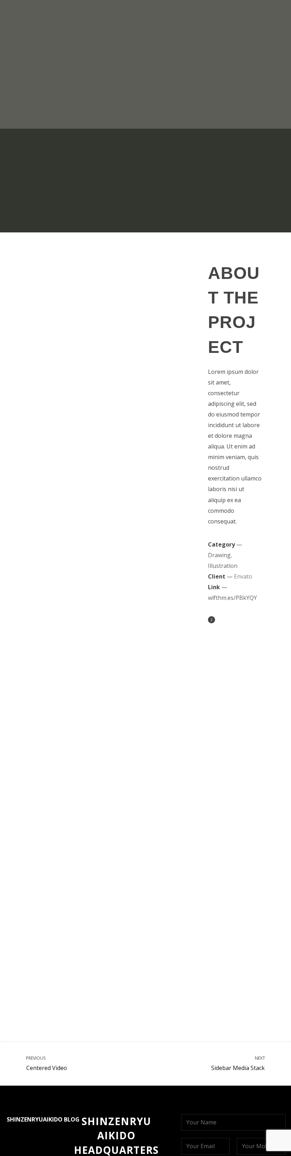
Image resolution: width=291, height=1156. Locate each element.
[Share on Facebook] (221, 621)
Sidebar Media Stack (238, 1063)
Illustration (162, 95)
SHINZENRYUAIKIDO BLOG (43, 1119)
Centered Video (46, 1063)
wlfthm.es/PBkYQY (232, 598)
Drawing (130, 95)
